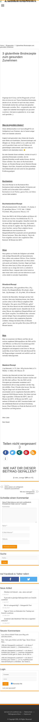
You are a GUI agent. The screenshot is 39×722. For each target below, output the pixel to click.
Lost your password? (8, 688)
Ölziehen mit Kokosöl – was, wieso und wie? (18, 592)
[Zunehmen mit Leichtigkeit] (19, 1)
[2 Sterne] (15, 475)
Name (4, 526)
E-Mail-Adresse (7, 532)
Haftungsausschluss (14, 714)
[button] (5, 452)
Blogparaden (10, 45)
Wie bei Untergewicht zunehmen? (27, 491)
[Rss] (19, 716)
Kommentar (6, 506)
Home (2, 45)
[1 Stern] (9, 475)
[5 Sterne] (9, 478)
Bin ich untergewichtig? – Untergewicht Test (18, 605)
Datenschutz (28, 712)
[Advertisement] (19, 22)
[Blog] (19, 696)
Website (4, 539)
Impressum (27, 714)
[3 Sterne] (22, 475)
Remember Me (17, 684)
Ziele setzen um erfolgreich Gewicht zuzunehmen (14, 487)
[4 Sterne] (29, 475)
